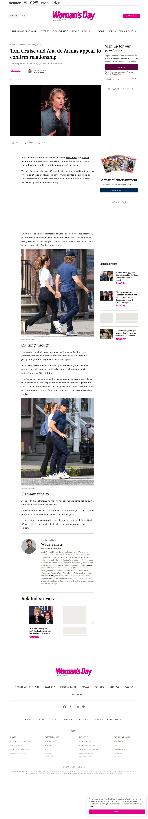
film (52, 576)
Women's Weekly (85, 741)
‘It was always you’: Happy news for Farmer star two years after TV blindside (126, 333)
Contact (83, 719)
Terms (54, 719)
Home (12, 45)
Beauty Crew (118, 753)
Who (46, 749)
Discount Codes (127, 31)
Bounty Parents (85, 757)
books (57, 576)
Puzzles (112, 31)
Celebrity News (35, 45)
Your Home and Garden (19, 753)
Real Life (87, 31)
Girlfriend (118, 757)
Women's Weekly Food (87, 745)
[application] (55, 110)
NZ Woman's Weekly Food (88, 749)
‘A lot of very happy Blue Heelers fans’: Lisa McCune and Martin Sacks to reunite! (127, 276)
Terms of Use (117, 74)
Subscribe (68, 719)
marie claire (118, 741)
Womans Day (49, 741)
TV (49, 576)
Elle (115, 745)
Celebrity (44, 31)
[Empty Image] (106, 318)
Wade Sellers (39, 72)
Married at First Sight (24, 31)
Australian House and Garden (21, 741)
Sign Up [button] (131, 16)
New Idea (48, 753)
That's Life (49, 757)
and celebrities (87, 565)
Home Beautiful (16, 745)
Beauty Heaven (119, 749)
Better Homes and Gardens (20, 749)
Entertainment (61, 31)
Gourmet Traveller (86, 753)
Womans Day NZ (50, 745)
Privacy (41, 719)
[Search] (23, 15)
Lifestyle (99, 31)
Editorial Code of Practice (108, 719)
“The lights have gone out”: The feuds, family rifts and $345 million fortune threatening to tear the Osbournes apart (40, 631)
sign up (121, 67)
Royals (75, 31)
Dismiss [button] (116, 812)
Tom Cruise (71, 157)
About (28, 719)
